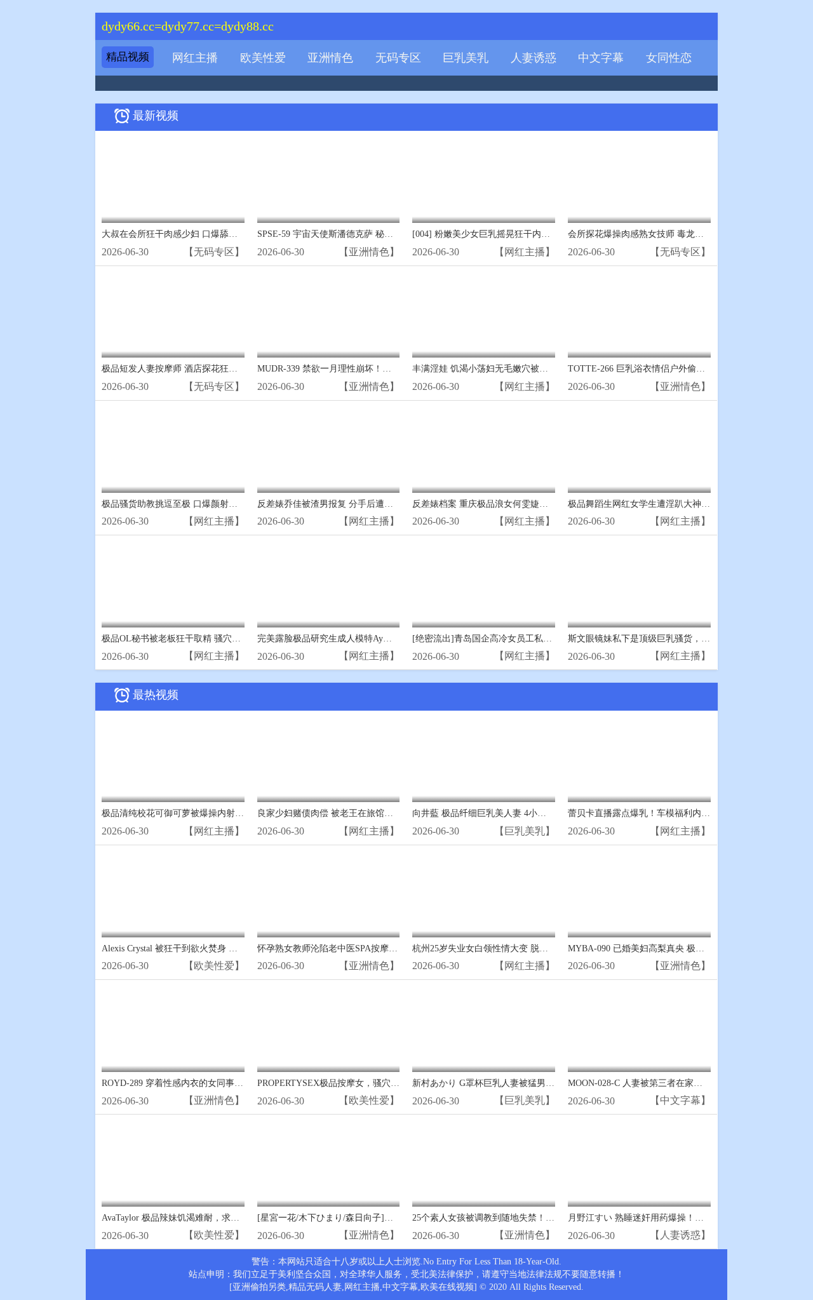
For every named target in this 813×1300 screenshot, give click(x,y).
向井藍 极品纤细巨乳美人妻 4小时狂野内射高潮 (506, 813)
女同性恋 (669, 57)
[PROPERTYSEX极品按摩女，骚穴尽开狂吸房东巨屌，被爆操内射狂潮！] (328, 1029)
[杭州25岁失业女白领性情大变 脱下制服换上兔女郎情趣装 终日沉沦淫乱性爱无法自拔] (483, 894)
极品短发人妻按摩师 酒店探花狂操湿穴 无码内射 (197, 368)
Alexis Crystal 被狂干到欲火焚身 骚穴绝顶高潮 (192, 948)
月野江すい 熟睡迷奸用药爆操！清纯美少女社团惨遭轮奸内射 (689, 1218)
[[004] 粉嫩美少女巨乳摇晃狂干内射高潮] (483, 180)
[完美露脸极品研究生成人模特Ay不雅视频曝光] (328, 584)
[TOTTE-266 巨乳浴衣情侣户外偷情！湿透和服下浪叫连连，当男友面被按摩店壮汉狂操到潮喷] (639, 315)
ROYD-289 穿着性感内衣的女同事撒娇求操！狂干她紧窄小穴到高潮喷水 (244, 1083)
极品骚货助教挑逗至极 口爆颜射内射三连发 (187, 504)
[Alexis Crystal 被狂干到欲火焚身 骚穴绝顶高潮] (173, 894)
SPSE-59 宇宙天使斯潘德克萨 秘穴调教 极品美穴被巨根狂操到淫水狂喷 (397, 234)
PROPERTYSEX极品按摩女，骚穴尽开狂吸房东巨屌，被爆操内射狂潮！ (399, 1083)
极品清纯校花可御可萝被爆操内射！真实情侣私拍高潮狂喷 (217, 813)
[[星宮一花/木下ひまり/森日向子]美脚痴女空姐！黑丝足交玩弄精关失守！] (328, 1164)
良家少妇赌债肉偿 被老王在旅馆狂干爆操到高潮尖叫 (360, 813)
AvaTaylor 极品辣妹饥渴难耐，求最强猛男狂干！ (197, 1218)
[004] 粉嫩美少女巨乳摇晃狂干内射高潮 (490, 234)
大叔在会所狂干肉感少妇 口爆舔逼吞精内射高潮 (196, 234)
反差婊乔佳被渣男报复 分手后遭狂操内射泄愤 (347, 504)
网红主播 (195, 57)
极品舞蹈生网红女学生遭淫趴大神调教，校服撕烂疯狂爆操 (683, 504)
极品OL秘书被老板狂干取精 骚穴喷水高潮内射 (193, 638)
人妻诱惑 (533, 57)
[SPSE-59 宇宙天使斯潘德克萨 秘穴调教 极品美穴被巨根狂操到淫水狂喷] (328, 180)
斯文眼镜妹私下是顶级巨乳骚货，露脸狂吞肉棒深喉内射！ (683, 638)
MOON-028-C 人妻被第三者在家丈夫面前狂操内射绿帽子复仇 (688, 1083)
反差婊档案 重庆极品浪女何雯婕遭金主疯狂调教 (506, 504)
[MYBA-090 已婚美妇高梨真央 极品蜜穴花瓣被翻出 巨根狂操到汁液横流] (639, 894)
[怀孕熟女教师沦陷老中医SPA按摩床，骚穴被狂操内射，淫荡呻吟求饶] (328, 894)
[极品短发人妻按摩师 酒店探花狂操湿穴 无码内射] (173, 315)
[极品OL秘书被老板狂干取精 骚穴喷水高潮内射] (173, 584)
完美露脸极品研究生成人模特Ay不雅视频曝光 (346, 638)
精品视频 (127, 57)
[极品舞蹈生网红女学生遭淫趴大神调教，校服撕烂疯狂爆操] (639, 450)
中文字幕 (601, 57)
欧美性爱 (263, 57)
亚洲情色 (330, 57)
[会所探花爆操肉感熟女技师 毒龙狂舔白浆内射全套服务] (639, 180)
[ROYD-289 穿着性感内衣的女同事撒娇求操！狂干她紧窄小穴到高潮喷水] (173, 1029)
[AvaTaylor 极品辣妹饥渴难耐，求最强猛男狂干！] (173, 1164)
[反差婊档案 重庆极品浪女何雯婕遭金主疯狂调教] (483, 450)
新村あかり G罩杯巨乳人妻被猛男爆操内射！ (501, 1083)
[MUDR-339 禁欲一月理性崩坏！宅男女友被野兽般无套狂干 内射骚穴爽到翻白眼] (328, 315)
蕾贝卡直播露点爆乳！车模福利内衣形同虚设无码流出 (674, 813)
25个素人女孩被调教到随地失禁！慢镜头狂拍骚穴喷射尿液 (527, 1218)
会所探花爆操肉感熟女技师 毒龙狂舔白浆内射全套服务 (676, 234)
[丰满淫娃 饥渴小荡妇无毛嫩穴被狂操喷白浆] (483, 315)
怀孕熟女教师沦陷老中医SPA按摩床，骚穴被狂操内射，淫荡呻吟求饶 (394, 948)
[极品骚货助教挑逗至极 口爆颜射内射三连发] (173, 450)
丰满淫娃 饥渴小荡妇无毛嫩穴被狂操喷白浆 (498, 368)
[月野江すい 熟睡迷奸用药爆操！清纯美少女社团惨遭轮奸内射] (639, 1164)
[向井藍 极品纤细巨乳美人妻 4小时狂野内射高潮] (483, 760)
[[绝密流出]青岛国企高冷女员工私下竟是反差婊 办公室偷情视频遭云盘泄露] (483, 584)
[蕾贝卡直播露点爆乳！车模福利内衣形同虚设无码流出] (639, 760)
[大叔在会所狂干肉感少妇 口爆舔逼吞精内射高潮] (173, 180)
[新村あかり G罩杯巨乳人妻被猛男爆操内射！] (483, 1029)
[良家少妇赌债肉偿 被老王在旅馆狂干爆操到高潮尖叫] (328, 760)
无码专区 (398, 57)
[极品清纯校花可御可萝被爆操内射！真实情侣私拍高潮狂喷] (173, 760)
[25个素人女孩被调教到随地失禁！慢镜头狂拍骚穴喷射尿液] (483, 1164)
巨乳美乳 (465, 57)
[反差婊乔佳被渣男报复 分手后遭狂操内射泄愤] (328, 450)
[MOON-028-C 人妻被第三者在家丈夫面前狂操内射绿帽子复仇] (639, 1029)
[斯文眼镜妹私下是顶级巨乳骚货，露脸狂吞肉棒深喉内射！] (639, 584)
